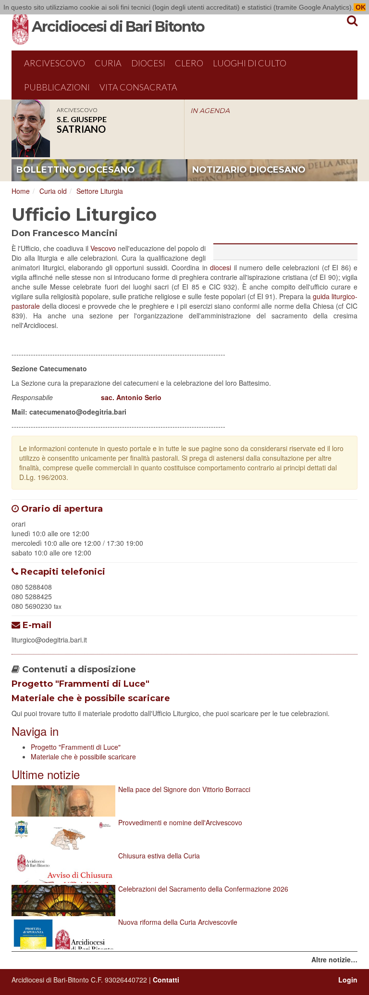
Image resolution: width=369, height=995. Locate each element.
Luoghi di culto (249, 63)
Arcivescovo (54, 63)
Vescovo (103, 248)
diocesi (220, 267)
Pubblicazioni (57, 87)
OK (360, 7)
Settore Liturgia (99, 191)
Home (21, 191)
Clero (189, 63)
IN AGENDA (210, 110)
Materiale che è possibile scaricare (91, 698)
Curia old (53, 191)
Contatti (166, 979)
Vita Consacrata (138, 87)
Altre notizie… (334, 959)
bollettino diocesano (75, 169)
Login (347, 979)
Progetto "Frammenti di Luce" (80, 684)
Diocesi (148, 63)
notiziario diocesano (249, 169)
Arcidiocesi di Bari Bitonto (118, 27)
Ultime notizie (46, 774)
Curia (108, 63)
